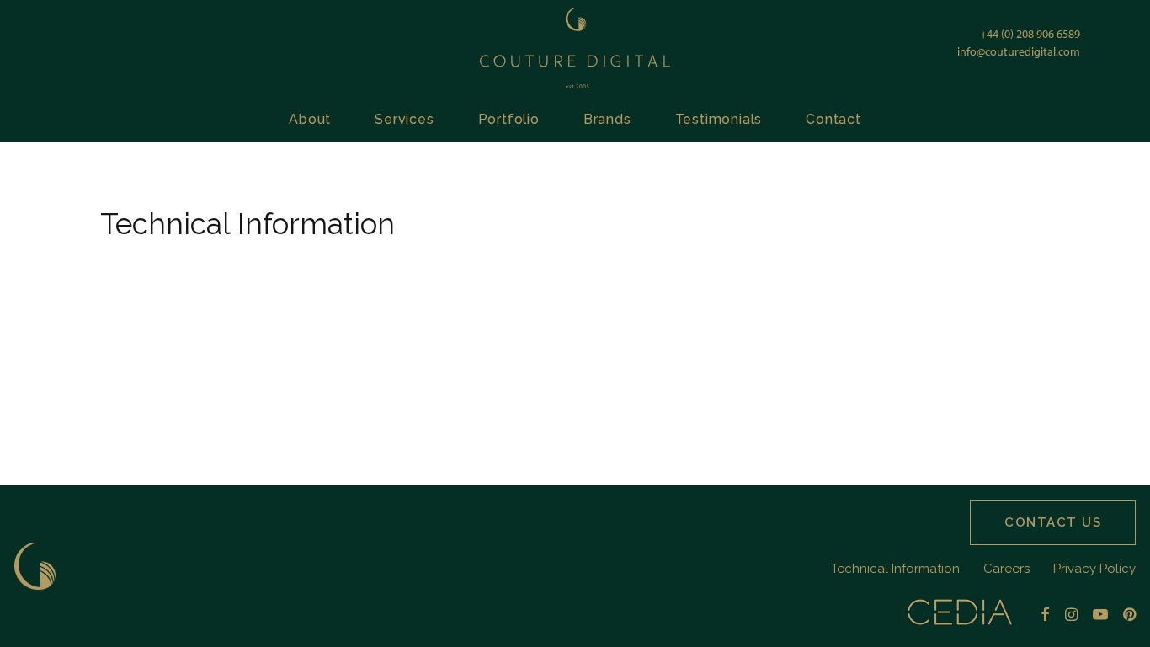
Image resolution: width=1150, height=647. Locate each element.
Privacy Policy (1094, 568)
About (310, 119)
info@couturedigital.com (1018, 51)
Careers (1006, 568)
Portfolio (509, 119)
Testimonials (719, 119)
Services (404, 119)
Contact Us (1052, 522)
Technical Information (895, 568)
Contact (833, 119)
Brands (607, 119)
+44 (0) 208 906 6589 (1030, 33)
